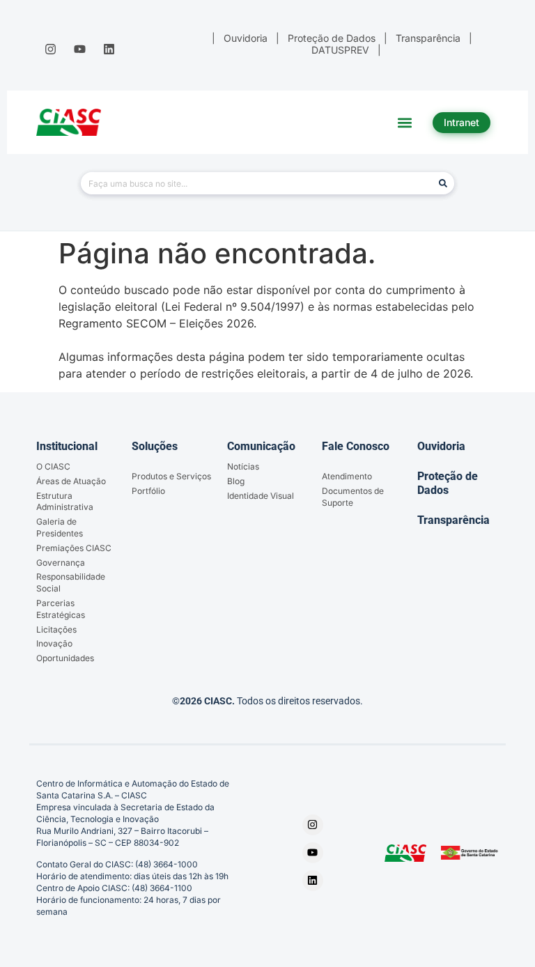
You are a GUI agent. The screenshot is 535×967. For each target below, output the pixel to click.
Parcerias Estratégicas (60, 609)
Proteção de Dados (447, 483)
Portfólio (148, 491)
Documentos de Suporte (353, 497)
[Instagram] (50, 49)
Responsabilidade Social (70, 582)
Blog (236, 481)
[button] (405, 122)
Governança (60, 562)
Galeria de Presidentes (59, 527)
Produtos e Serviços (171, 476)
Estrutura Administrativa (64, 501)
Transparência (453, 520)
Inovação (54, 643)
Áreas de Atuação (71, 481)
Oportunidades (65, 658)
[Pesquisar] (443, 183)
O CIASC (53, 466)
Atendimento (347, 476)
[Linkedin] (109, 49)
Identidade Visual (260, 495)
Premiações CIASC (73, 548)
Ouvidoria (441, 446)
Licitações (56, 629)
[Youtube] (79, 49)
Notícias (243, 466)
